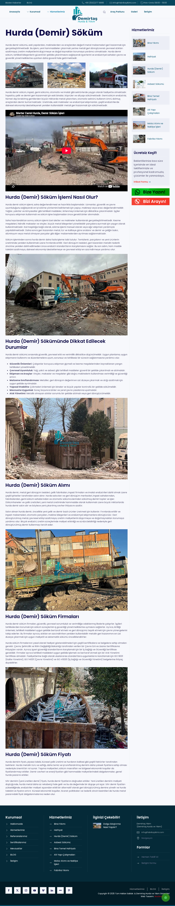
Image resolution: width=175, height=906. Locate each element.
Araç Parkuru (117, 11)
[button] (104, 15)
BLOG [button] (153, 889)
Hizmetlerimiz (137, 889)
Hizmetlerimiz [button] (57, 11)
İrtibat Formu (141, 181)
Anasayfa (14, 11)
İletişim (148, 11)
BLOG (29, 2)
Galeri (134, 11)
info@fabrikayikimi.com (124, 2)
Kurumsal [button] (35, 11)
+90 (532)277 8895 (94, 2)
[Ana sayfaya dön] (84, 15)
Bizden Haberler (13, 2)
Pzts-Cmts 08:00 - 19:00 (155, 2)
